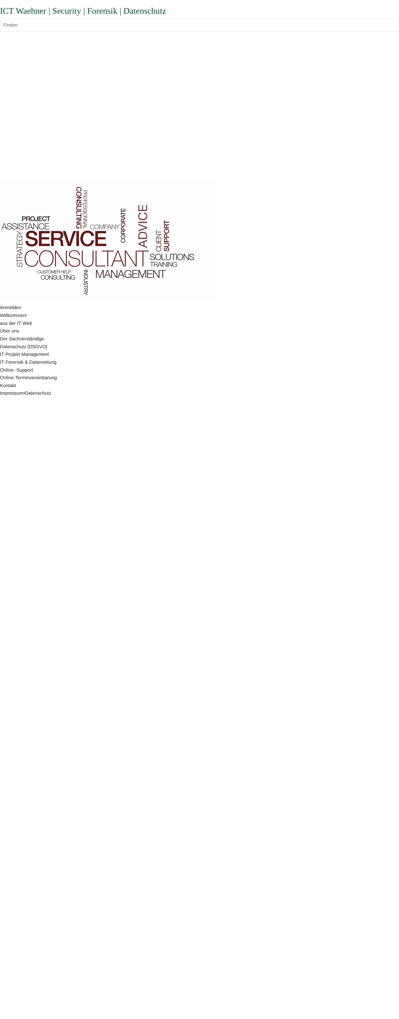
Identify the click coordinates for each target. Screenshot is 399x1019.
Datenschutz (38, 393)
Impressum (11, 393)
